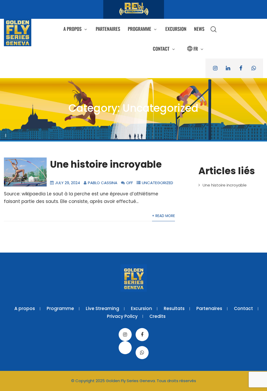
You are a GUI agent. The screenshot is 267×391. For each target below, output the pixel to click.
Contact (161, 48)
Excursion (175, 28)
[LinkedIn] (125, 347)
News (199, 28)
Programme (139, 28)
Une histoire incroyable (106, 164)
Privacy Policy (122, 316)
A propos (72, 28)
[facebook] (240, 68)
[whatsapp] (253, 68)
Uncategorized (157, 182)
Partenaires (108, 28)
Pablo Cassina (102, 182)
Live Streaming (102, 308)
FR (195, 48)
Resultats (174, 308)
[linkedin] (228, 68)
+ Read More (163, 215)
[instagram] (215, 68)
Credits (157, 316)
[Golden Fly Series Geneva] (17, 32)
